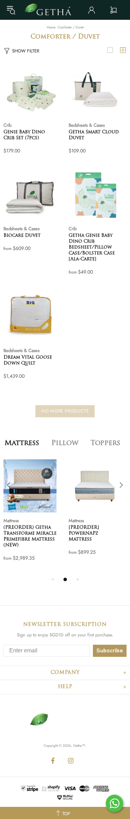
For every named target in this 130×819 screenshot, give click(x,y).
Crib (7, 125)
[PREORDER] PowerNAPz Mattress (84, 533)
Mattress (22, 443)
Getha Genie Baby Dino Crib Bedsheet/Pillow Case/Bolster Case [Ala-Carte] (92, 247)
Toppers (105, 443)
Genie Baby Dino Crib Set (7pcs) (24, 135)
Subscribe (109, 650)
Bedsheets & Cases (87, 125)
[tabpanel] (32, 517)
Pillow (64, 443)
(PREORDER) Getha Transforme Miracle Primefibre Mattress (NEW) (30, 536)
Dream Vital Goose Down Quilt (27, 360)
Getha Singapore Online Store (50, 10)
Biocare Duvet (22, 235)
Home (51, 27)
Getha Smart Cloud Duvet (94, 135)
